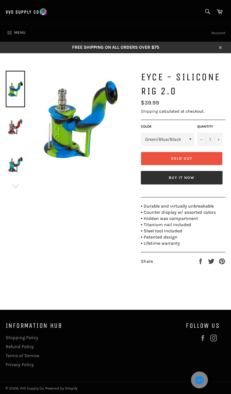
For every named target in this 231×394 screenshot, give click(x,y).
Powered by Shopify (61, 388)
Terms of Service (22, 355)
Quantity (205, 126)
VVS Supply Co (32, 388)
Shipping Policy (22, 337)
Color (146, 126)
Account (218, 33)
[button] (199, 380)
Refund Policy (20, 346)
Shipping (149, 111)
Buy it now (182, 177)
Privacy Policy (20, 364)
